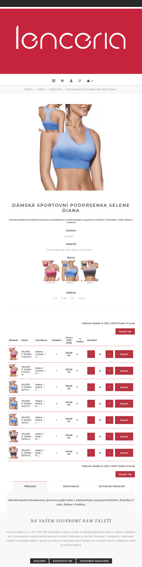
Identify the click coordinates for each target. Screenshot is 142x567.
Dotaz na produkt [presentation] (112, 486)
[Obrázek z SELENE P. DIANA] (71, 147)
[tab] (30, 486)
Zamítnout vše (62, 561)
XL (83, 298)
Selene (70, 236)
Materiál (71, 244)
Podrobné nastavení (94, 561)
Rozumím (39, 561)
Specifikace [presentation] (71, 486)
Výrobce (71, 230)
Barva (71, 257)
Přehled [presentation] (30, 486)
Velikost (71, 292)
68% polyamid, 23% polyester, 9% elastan (70, 250)
